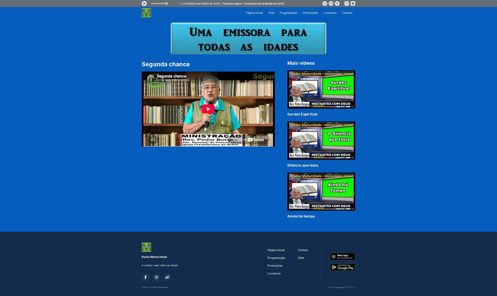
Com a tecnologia (336, 287)
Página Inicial (254, 12)
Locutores (330, 12)
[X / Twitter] (324, 3)
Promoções (310, 12)
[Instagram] (331, 3)
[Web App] (346, 3)
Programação (288, 12)
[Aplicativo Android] (353, 3)
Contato (347, 12)
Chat (271, 12)
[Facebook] (337, 3)
